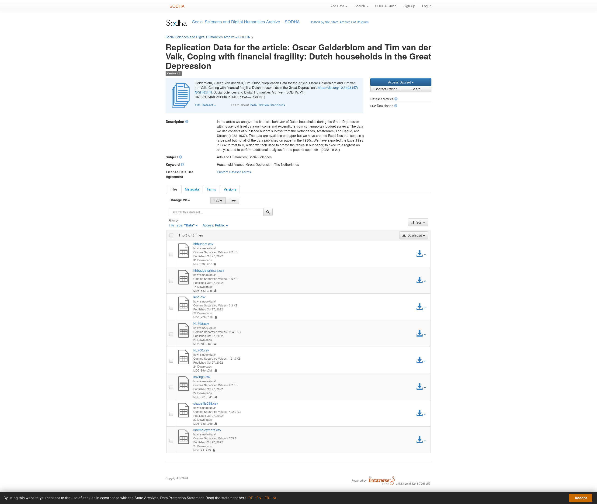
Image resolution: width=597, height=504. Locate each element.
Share (416, 89)
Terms (211, 189)
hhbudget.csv (203, 243)
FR (267, 498)
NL (275, 498)
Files (173, 189)
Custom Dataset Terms (234, 172)
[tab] (174, 189)
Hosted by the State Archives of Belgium (339, 22)
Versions (230, 189)
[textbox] (216, 212)
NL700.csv (201, 350)
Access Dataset (400, 82)
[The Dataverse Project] (382, 480)
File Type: (182, 225)
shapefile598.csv (205, 403)
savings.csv (201, 376)
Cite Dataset (204, 105)
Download (414, 235)
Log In (426, 5)
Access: (214, 225)
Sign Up (409, 5)
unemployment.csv (207, 430)
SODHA (177, 6)
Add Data (337, 5)
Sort (419, 222)
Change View (180, 200)
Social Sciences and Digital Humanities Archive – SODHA (208, 37)
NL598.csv (201, 323)
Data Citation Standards (267, 105)
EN (259, 498)
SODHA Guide (385, 5)
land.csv (199, 297)
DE (250, 498)
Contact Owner (386, 89)
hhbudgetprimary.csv (208, 270)
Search (360, 5)
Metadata (192, 189)
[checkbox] (171, 235)
